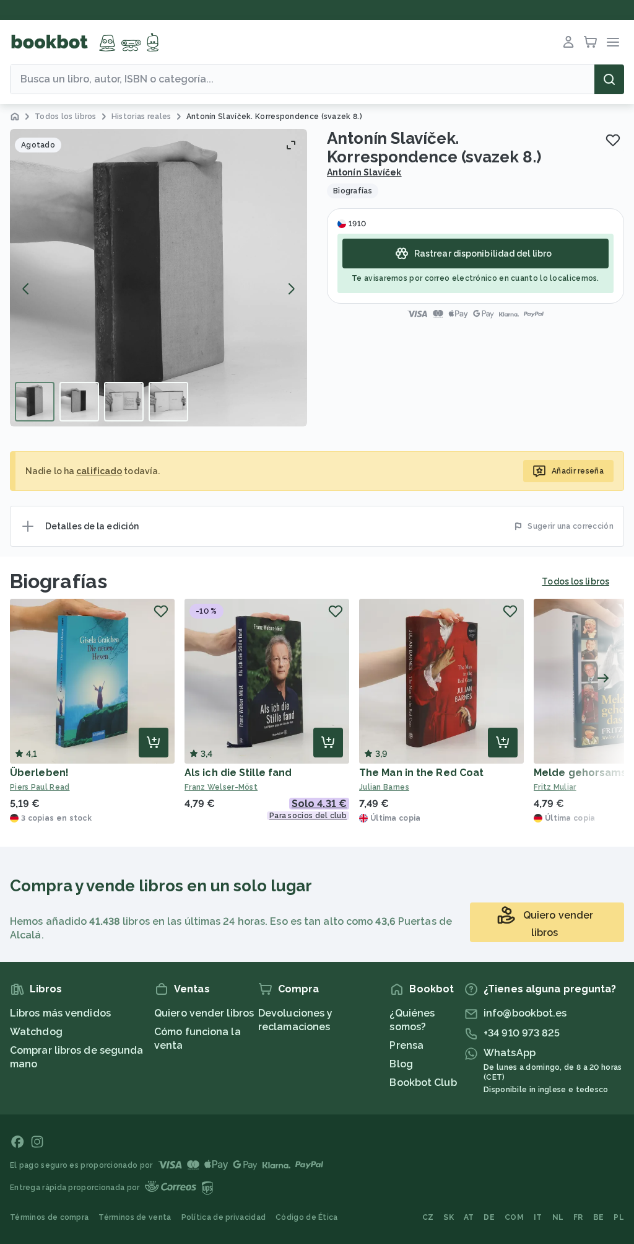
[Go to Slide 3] (124, 401)
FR (578, 1217)
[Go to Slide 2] (79, 401)
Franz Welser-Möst (221, 787)
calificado (99, 471)
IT (538, 1217)
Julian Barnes (384, 787)
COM (514, 1217)
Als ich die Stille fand (238, 773)
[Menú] (613, 42)
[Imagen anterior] (26, 289)
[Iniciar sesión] (568, 42)
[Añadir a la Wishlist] (613, 140)
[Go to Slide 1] (34, 401)
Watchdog (36, 1032)
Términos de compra (49, 1217)
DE (489, 1217)
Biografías (58, 581)
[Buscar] (609, 79)
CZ (428, 1217)
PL (619, 1217)
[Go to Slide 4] (168, 401)
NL (558, 1217)
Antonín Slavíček (364, 172)
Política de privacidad (223, 1217)
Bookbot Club (422, 1082)
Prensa (406, 1045)
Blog (400, 1064)
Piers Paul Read (40, 787)
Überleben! (39, 773)
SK (448, 1217)
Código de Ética (307, 1217)
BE (598, 1217)
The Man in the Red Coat (421, 773)
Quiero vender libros (204, 1013)
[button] (158, 277)
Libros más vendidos (60, 1013)
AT (469, 1217)
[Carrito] (591, 42)
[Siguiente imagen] (291, 289)
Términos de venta (134, 1217)
